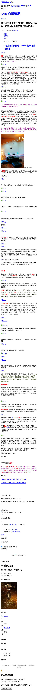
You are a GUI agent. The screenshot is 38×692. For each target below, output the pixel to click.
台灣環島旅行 (16, 531)
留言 (14, 524)
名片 (5, 38)
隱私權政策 (31, 665)
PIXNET (8, 665)
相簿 (5, 34)
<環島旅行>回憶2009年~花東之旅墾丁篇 (13, 479)
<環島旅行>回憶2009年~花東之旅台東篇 (13, 483)
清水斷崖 (3, 387)
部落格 (6, 36)
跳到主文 (3, 18)
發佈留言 (3, 549)
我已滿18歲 (4, 688)
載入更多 (3, 538)
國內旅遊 (14, 529)
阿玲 (2, 514)
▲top (2, 534)
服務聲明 (19, 667)
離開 (10, 688)
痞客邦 (10, 524)
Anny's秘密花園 (11, 13)
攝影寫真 (15, 30)
